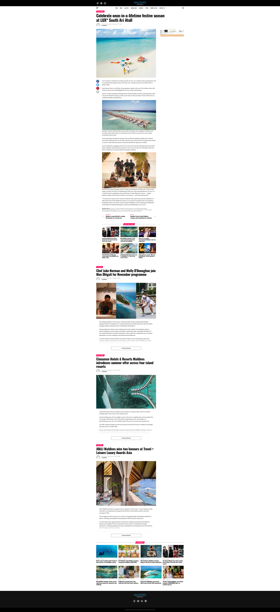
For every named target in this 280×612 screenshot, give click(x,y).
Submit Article (153, 8)
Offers (146, 8)
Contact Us (162, 8)
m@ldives (104, 25)
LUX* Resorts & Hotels (116, 211)
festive (113, 208)
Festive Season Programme (109, 209)
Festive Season (129, 208)
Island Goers (134, 8)
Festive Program (120, 208)
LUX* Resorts (106, 211)
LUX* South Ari (126, 211)
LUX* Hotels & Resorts (126, 209)
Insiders (141, 8)
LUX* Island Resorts (139, 209)
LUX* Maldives (148, 209)
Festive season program (141, 208)
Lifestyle (126, 8)
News (121, 8)
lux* (119, 209)
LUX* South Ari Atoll (136, 211)
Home (116, 8)
